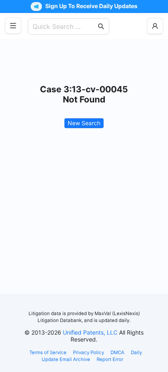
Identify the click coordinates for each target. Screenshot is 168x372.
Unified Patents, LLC (90, 332)
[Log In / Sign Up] (155, 26)
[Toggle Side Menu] (13, 25)
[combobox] (64, 26)
